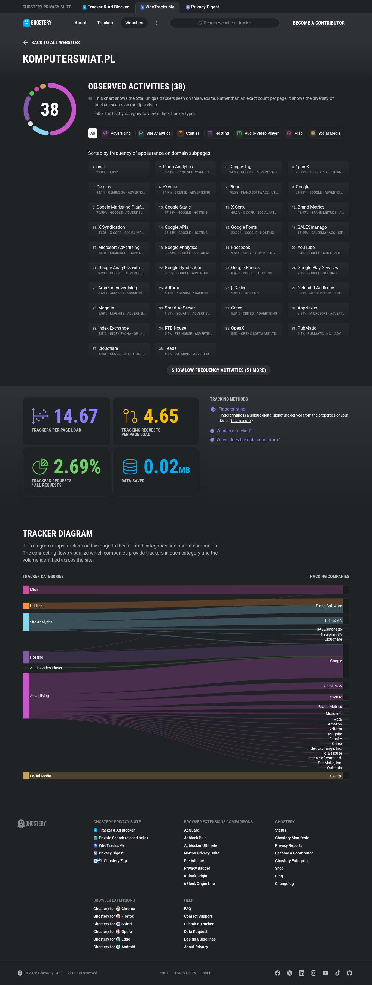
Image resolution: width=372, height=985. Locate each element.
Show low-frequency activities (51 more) (219, 370)
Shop (279, 868)
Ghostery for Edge (111, 939)
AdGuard (191, 830)
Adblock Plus (195, 838)
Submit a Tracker (199, 924)
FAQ (187, 908)
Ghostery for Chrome (114, 908)
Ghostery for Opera (112, 931)
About (80, 22)
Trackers (105, 22)
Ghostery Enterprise (292, 861)
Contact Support (198, 916)
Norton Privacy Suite (201, 853)
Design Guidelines (200, 939)
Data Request (196, 931)
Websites (134, 22)
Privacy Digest (205, 7)
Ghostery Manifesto (292, 838)
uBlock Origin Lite (199, 883)
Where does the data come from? (248, 439)
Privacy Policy (184, 973)
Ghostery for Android (114, 947)
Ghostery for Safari (112, 924)
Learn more (241, 420)
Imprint (206, 973)
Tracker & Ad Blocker (108, 7)
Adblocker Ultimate (200, 845)
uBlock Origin (195, 876)
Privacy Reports (288, 845)
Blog (279, 876)
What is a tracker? (234, 430)
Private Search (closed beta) (123, 838)
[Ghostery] (37, 23)
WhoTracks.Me (160, 7)
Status (280, 830)
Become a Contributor (319, 23)
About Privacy (196, 947)
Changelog (284, 883)
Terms (163, 973)
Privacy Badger (197, 868)
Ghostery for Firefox (113, 916)
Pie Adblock (194, 861)
